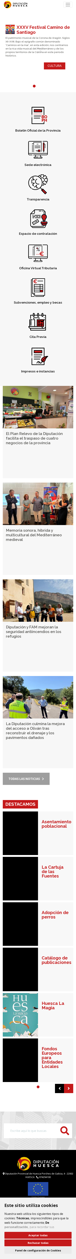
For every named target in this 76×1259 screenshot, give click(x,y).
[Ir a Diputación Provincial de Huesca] (15, 4)
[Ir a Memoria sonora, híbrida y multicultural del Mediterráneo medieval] (38, 504)
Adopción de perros (55, 914)
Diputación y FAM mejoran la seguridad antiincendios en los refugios (33, 632)
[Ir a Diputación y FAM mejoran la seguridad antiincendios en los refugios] (38, 600)
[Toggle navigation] (67, 5)
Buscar (65, 1131)
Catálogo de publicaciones (56, 960)
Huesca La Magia (53, 1005)
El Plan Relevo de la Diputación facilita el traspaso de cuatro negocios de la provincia (34, 438)
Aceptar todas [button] (38, 1235)
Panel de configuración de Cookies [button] (38, 1250)
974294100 (45, 1177)
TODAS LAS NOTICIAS (24, 779)
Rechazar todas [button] (38, 1243)
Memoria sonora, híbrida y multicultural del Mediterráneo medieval (34, 535)
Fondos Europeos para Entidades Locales (52, 1058)
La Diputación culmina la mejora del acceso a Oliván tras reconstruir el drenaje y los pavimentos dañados (35, 730)
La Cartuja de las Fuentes (52, 871)
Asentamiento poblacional (56, 824)
